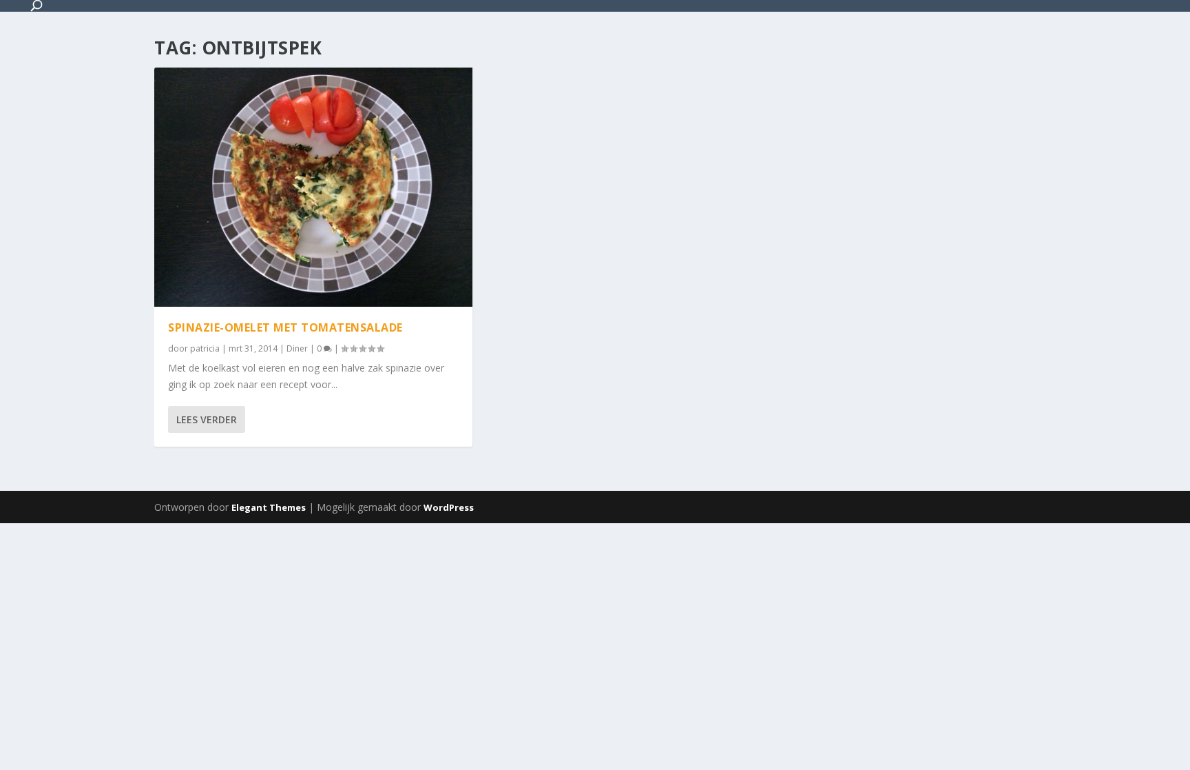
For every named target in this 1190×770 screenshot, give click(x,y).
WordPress (449, 507)
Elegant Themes (268, 507)
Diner (297, 348)
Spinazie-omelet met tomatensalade (285, 327)
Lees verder (206, 419)
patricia (205, 348)
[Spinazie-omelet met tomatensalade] (313, 187)
